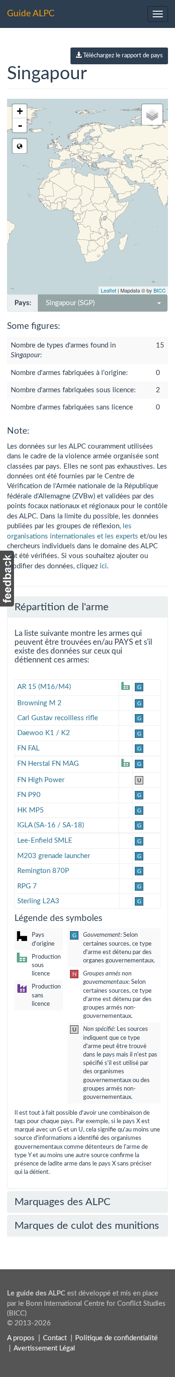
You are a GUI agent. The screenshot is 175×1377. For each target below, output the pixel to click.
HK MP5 (30, 810)
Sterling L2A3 (38, 901)
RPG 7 (27, 886)
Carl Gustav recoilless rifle (57, 718)
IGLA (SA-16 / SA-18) (50, 825)
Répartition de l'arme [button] (61, 607)
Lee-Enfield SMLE (44, 840)
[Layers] (152, 114)
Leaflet (108, 290)
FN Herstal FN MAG (48, 763)
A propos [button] (21, 1338)
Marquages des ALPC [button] (62, 1202)
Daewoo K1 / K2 (43, 732)
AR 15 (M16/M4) (44, 686)
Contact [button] (55, 1338)
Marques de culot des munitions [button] (86, 1225)
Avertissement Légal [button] (44, 1348)
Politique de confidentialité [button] (116, 1338)
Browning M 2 (39, 703)
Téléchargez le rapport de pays (122, 56)
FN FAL (28, 748)
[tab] (87, 607)
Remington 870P (43, 870)
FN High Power (40, 780)
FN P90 (29, 794)
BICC (160, 290)
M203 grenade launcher (53, 855)
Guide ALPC (31, 13)
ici (103, 566)
